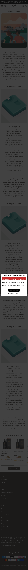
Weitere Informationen (13, 287)
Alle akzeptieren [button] (14, 290)
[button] (14, 294)
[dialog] (14, 285)
